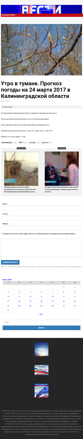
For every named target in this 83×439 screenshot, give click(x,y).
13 (41, 296)
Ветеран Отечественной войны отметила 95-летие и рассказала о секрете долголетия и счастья (61, 189)
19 (30, 301)
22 (64, 301)
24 (8, 306)
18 (19, 301)
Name (5, 204)
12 (30, 296)
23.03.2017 (6, 101)
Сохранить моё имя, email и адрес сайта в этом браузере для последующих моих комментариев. (39, 234)
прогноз (47, 142)
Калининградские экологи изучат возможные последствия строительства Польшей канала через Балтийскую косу (19, 189)
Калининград (9, 142)
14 (52, 296)
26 (30, 306)
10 (8, 296)
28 (52, 306)
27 (41, 306)
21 (52, 301)
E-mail (5, 214)
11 (19, 296)
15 (64, 296)
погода (34, 142)
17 (8, 301)
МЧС (23, 142)
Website (5, 224)
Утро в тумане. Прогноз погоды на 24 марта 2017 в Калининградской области (35, 89)
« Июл (41, 314)
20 (41, 301)
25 (19, 306)
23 (75, 301)
